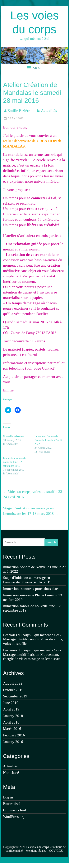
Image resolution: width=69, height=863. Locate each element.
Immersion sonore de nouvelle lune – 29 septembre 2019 (14, 462)
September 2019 (15, 696)
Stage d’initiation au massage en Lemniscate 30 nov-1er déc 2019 (27, 580)
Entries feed (11, 804)
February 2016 (14, 735)
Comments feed (14, 810)
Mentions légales (36, 850)
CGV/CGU (56, 850)
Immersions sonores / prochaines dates (31, 589)
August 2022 (12, 683)
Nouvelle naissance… (14, 436)
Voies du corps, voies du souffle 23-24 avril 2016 (33, 494)
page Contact (44, 368)
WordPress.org (14, 817)
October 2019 (13, 690)
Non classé (11, 773)
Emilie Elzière (18, 110)
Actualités (49, 110)
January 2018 (13, 716)
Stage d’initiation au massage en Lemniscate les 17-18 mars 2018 (30, 511)
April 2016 (11, 722)
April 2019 (11, 709)
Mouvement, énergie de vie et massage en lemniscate (31, 656)
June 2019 (10, 703)
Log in (8, 797)
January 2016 (13, 742)
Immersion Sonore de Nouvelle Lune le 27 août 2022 (48, 440)
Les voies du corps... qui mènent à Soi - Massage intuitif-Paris (32, 637)
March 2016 (12, 729)
